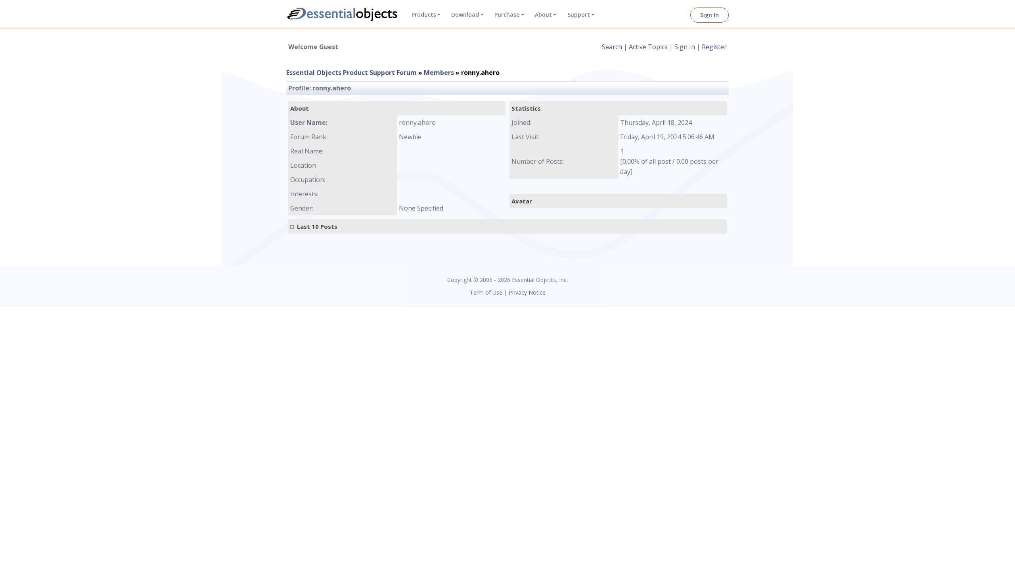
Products (424, 14)
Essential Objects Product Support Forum (351, 72)
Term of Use (486, 292)
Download (465, 14)
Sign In (709, 15)
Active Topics (648, 46)
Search (612, 46)
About (543, 14)
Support (578, 14)
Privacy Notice (527, 292)
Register (714, 46)
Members (439, 72)
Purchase (506, 14)
